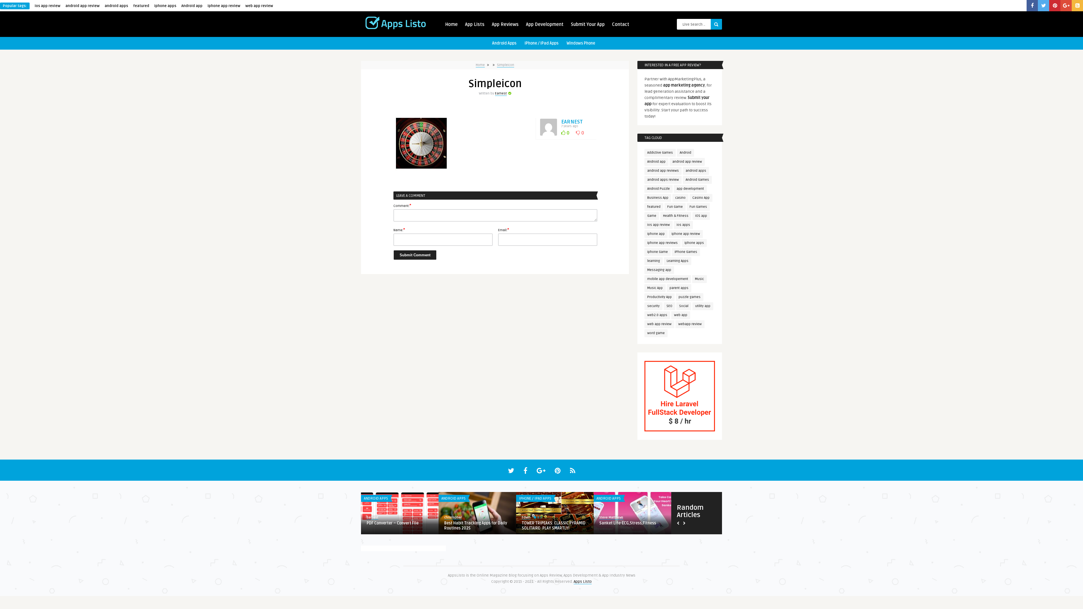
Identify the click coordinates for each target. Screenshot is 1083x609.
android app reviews (663, 171)
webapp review (690, 324)
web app (680, 315)
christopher (530, 517)
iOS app (701, 216)
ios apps (683, 225)
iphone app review (224, 6)
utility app (702, 306)
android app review (82, 6)
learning (653, 261)
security (653, 306)
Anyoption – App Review (388, 523)
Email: (503, 229)
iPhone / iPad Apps (541, 43)
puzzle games (690, 297)
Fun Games (698, 207)
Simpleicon (505, 65)
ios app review (47, 6)
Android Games (697, 180)
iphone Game (657, 252)
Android (685, 153)
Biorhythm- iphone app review (626, 523)
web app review (259, 6)
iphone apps (165, 6)
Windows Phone (581, 43)
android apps (116, 6)
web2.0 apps (657, 315)
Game (651, 216)
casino (680, 198)
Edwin (371, 517)
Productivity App (659, 297)
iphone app (656, 234)
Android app (191, 6)
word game (656, 333)
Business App (657, 198)
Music (699, 279)
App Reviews (505, 24)
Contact (620, 24)
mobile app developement (667, 279)
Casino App (701, 198)
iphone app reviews (662, 243)
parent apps (679, 288)
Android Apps (504, 43)
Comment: (402, 205)
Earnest (501, 93)
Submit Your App (588, 24)
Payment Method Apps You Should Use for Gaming (475, 526)
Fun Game (675, 207)
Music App (655, 288)
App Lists (475, 24)
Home (451, 24)
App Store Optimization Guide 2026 (554, 523)
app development (690, 189)
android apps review (663, 180)
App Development (544, 24)
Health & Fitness (675, 216)
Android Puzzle (658, 189)
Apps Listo (583, 581)
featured (141, 6)
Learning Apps (677, 261)
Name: (399, 229)
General (448, 498)
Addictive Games (660, 153)
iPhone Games (686, 252)
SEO (669, 306)
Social (683, 306)
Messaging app (659, 270)
